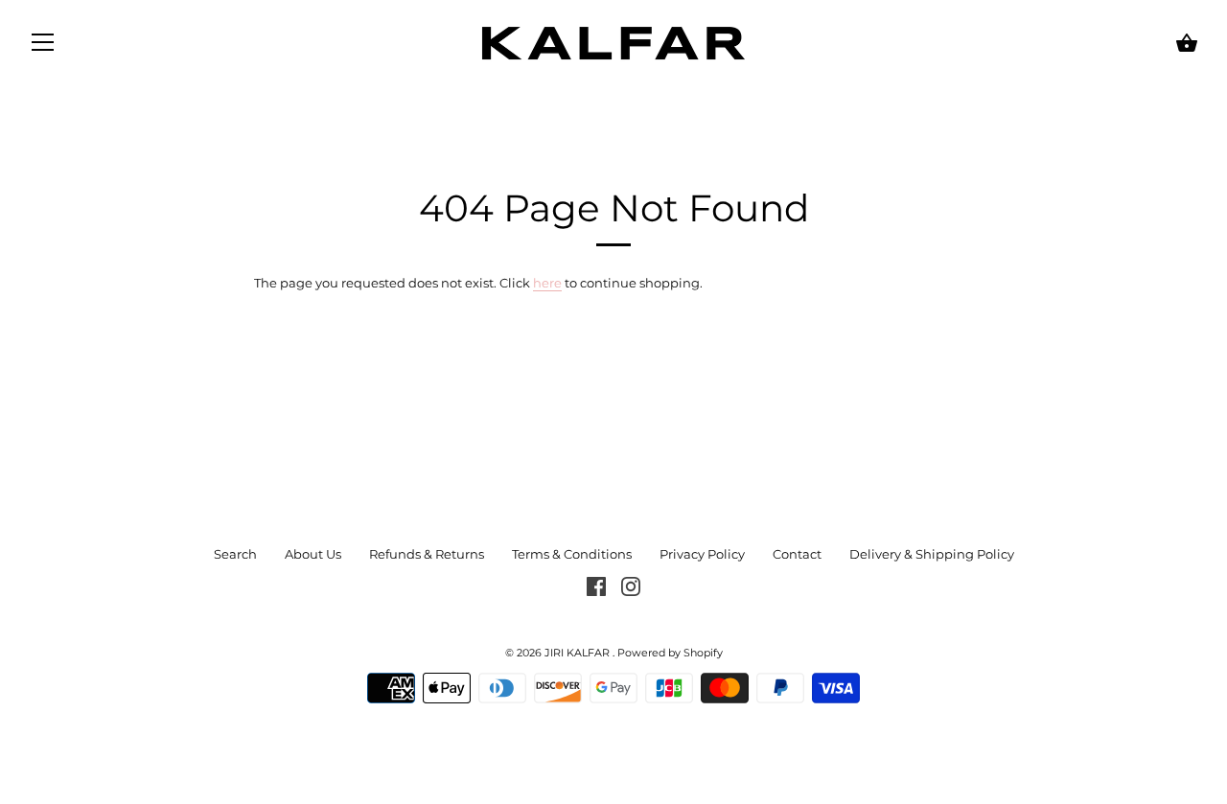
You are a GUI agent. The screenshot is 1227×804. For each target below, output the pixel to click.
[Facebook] (596, 584)
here (547, 282)
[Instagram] (630, 584)
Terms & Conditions (572, 554)
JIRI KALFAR (578, 653)
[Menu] (43, 46)
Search (235, 554)
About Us (313, 554)
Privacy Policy (702, 554)
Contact (797, 554)
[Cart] (1186, 43)
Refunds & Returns (426, 554)
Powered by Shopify (670, 653)
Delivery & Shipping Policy (931, 554)
